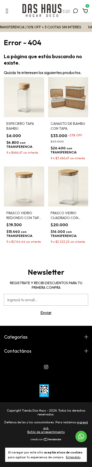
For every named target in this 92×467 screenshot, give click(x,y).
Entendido (73, 457)
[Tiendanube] (46, 439)
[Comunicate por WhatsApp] (81, 436)
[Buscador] (75, 11)
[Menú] (8, 11)
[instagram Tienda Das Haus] (46, 367)
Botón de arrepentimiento (46, 432)
